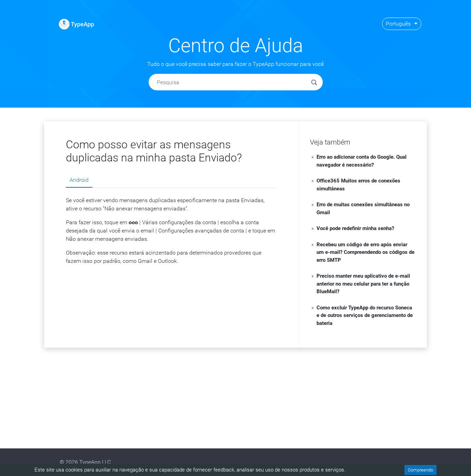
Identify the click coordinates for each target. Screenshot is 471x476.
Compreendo (420, 470)
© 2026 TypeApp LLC (85, 462)
